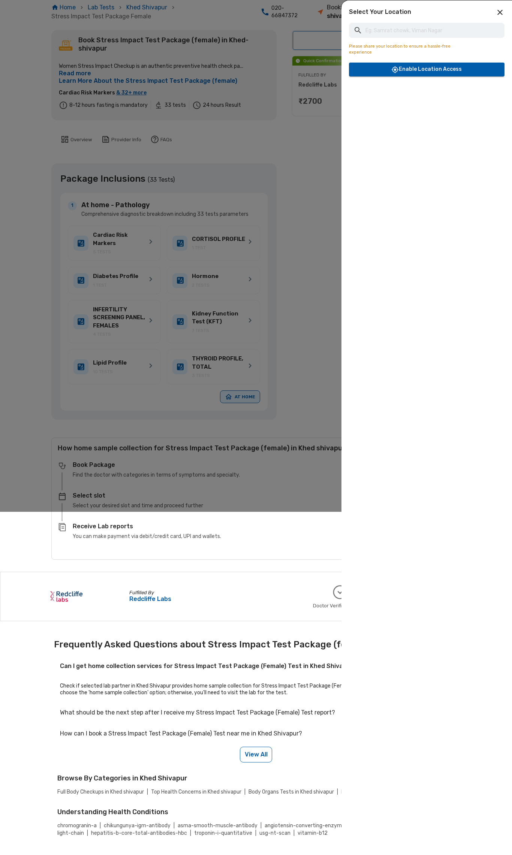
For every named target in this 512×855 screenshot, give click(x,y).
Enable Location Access (430, 69)
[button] (500, 12)
